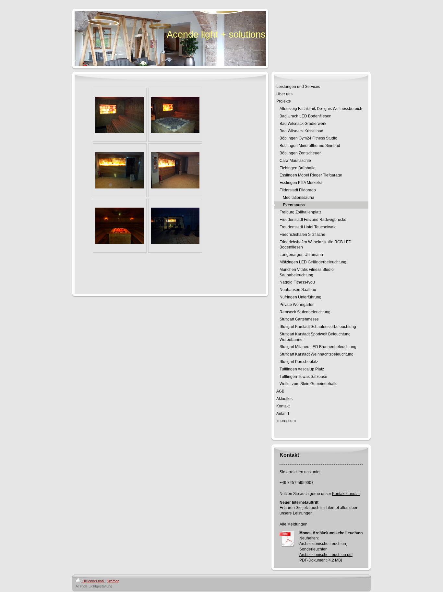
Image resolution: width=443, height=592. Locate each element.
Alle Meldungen (293, 524)
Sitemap (113, 581)
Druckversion (93, 581)
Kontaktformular (346, 493)
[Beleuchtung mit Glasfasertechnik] (119, 226)
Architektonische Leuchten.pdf (326, 554)
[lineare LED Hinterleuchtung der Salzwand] (119, 115)
